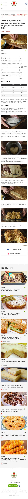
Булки (3, 31)
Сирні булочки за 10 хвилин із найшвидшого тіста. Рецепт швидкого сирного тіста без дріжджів (13, 460)
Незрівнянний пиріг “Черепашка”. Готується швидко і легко (11, 289)
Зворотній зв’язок (13, 485)
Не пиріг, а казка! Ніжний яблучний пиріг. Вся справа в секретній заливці (13, 362)
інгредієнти (4, 2)
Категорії (5, 5)
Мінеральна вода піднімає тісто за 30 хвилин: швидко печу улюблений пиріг (13, 434)
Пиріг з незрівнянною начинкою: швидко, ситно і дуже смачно (11, 338)
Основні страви (6, 341)
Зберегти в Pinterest (15, 253)
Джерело (24, 245)
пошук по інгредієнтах (14, 482)
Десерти (8, 31)
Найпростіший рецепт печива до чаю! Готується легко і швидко (13, 410)
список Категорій (14, 480)
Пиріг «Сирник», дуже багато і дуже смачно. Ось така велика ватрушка (12, 386)
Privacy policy (15, 493)
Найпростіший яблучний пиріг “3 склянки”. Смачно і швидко (11, 314)
